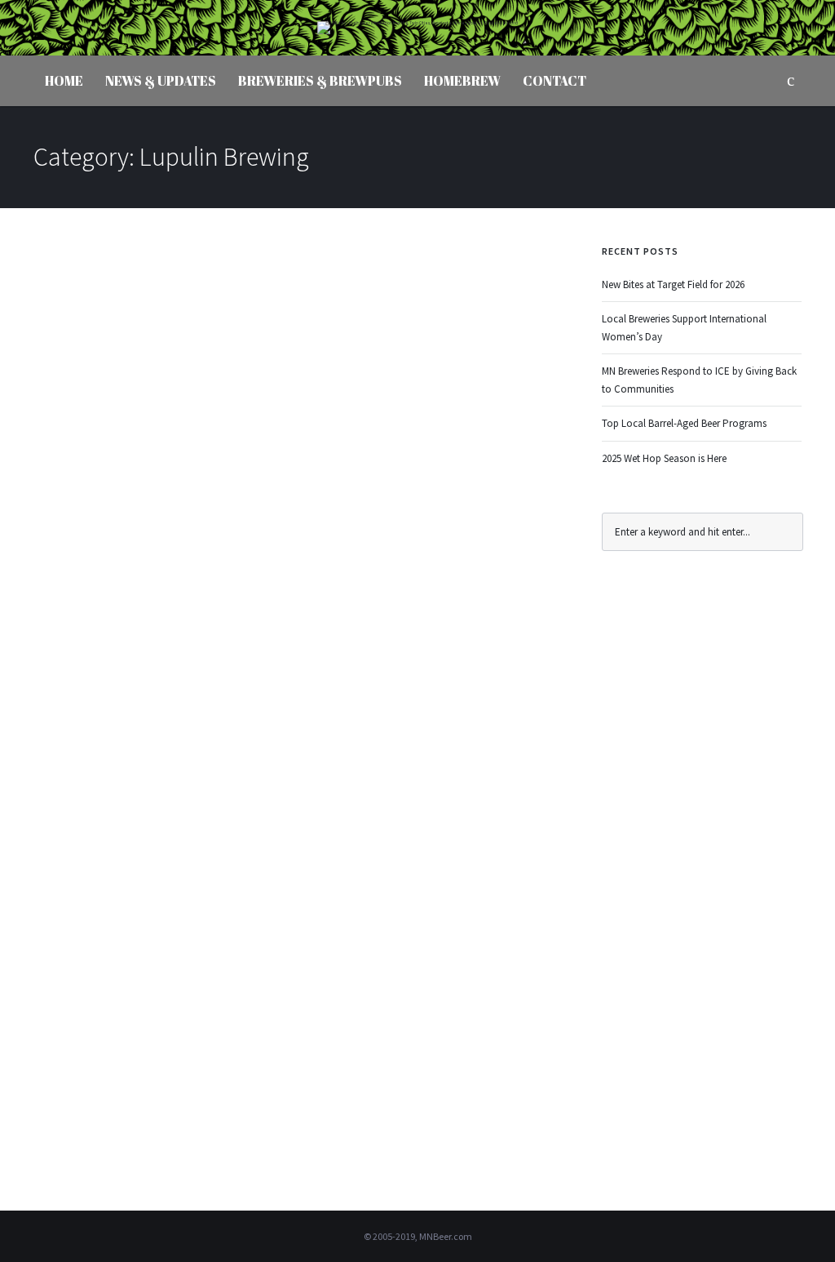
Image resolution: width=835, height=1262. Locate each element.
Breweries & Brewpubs (320, 81)
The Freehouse (465, 328)
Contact (554, 81)
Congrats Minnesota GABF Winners (273, 295)
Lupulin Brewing (387, 328)
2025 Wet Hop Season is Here (664, 458)
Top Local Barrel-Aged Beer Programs (684, 423)
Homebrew (462, 81)
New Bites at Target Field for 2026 (673, 284)
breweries (243, 328)
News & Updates (160, 81)
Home (64, 81)
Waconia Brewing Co (123, 881)
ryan (89, 328)
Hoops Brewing (308, 328)
